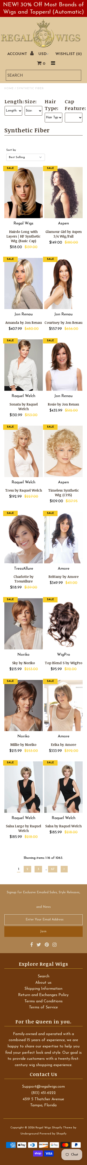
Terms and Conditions (43, 1001)
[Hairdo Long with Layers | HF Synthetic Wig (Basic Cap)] (23, 192)
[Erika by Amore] (63, 705)
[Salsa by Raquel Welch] (63, 787)
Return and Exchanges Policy (43, 995)
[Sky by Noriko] (23, 624)
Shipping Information (43, 989)
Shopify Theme (62, 1127)
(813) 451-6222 (43, 1093)
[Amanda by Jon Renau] (23, 283)
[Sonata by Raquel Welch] (23, 365)
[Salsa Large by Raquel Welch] (23, 787)
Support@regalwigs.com (43, 1087)
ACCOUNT (17, 54)
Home (9, 88)
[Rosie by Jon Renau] (63, 365)
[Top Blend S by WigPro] (63, 624)
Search (43, 976)
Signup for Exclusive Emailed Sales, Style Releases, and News (43, 900)
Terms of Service (43, 1007)
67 (52, 869)
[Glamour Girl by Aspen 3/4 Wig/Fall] (63, 192)
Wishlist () (68, 54)
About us (43, 983)
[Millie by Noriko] (23, 705)
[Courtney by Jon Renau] (63, 283)
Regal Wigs (43, 1127)
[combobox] (43, 75)
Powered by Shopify (53, 1133)
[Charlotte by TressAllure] (23, 537)
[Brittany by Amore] (63, 537)
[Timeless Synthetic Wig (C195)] (63, 451)
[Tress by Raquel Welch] (23, 451)
